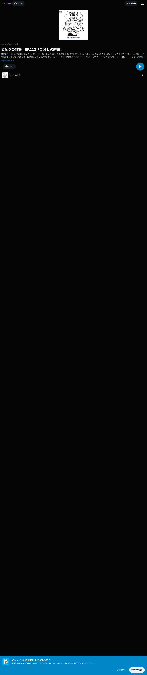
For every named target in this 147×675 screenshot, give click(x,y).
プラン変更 (131, 3)
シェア (11, 66)
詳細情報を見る (7, 60)
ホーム (20, 3)
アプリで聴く (137, 670)
